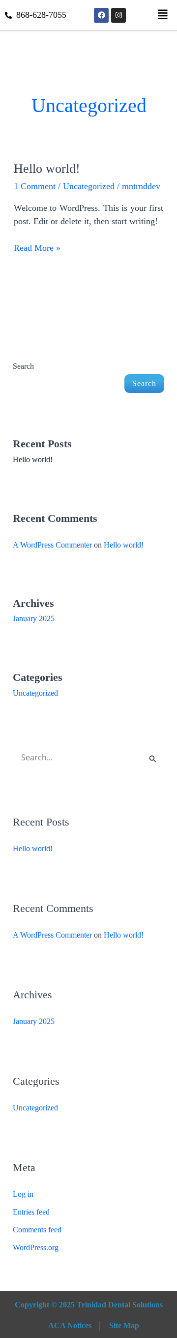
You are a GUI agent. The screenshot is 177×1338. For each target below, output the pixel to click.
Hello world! (47, 168)
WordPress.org (36, 1247)
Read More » (37, 247)
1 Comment (35, 186)
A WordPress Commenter (52, 545)
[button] (163, 15)
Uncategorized (89, 186)
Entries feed (31, 1212)
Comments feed (37, 1229)
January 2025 (34, 618)
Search (23, 366)
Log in (23, 1194)
